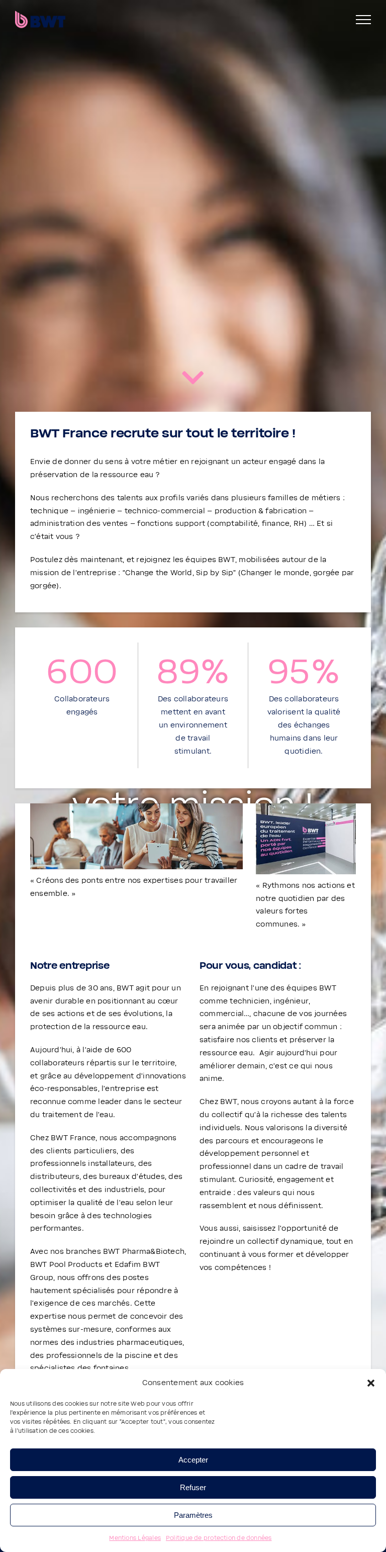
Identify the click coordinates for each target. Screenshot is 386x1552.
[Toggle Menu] (363, 19)
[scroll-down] (193, 380)
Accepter (193, 1459)
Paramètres (193, 1515)
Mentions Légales (135, 1538)
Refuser (193, 1487)
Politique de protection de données (219, 1538)
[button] (371, 1383)
